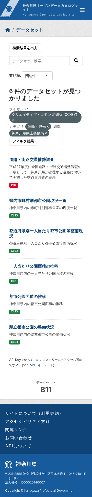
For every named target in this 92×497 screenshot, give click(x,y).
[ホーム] (7, 30)
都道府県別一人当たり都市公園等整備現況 (46, 233)
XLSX (14, 215)
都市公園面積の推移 (27, 296)
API (18, 365)
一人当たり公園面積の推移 (33, 266)
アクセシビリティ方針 (27, 421)
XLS (13, 281)
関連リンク (16, 429)
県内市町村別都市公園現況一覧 (37, 200)
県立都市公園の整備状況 (31, 326)
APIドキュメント (41, 365)
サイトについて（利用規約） (34, 413)
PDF (13, 185)
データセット (29, 30)
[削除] (13, 120)
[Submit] (76, 60)
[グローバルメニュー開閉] (82, 10)
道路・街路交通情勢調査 (31, 159)
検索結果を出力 (25, 48)
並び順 (14, 75)
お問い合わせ (18, 437)
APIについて (18, 445)
